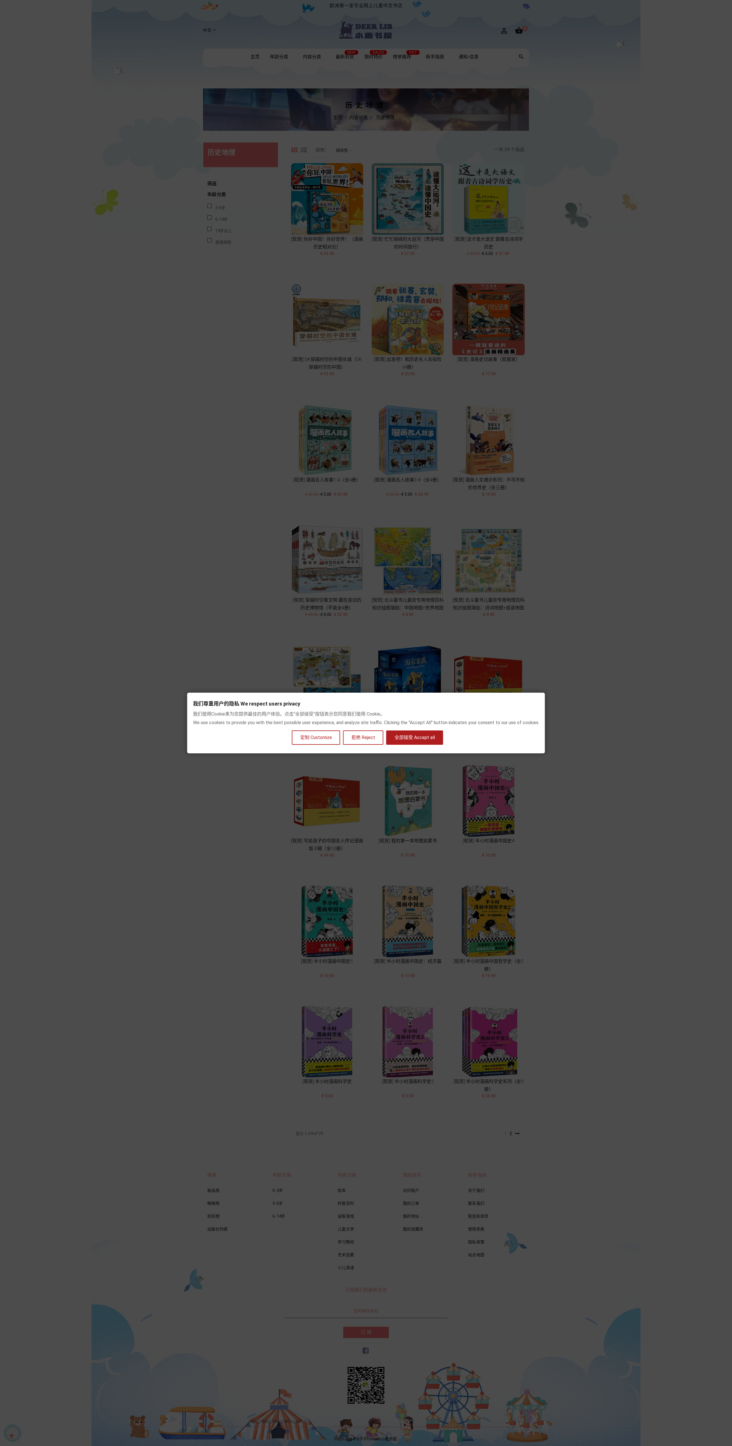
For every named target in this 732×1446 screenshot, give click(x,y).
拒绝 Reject (363, 737)
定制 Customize (316, 737)
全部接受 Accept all (415, 737)
